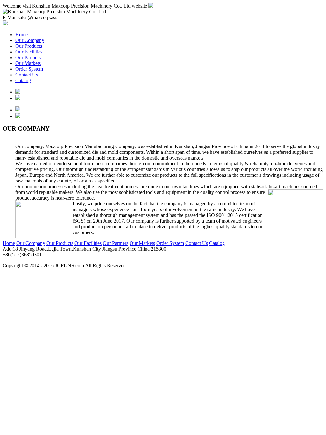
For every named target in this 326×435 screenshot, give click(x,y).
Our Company (29, 40)
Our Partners (28, 57)
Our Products (28, 46)
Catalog (23, 80)
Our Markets (28, 63)
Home (21, 34)
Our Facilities (28, 51)
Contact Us (26, 74)
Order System (29, 69)
